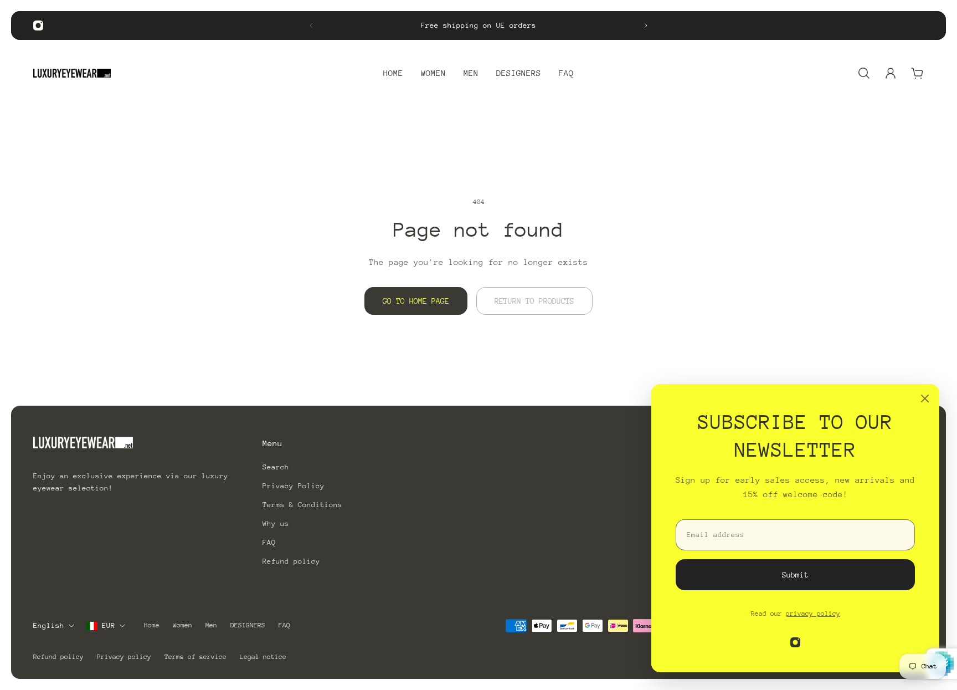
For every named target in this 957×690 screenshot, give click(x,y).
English (48, 625)
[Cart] (917, 73)
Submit (795, 574)
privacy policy (813, 613)
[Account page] (890, 73)
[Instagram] (38, 25)
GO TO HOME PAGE (416, 301)
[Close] (925, 398)
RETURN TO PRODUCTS (534, 301)
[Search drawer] (864, 73)
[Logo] (72, 73)
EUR (108, 625)
